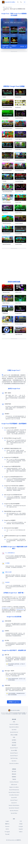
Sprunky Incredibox (14, 763)
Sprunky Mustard (14, 810)
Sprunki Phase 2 (14, 753)
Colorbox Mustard (14, 782)
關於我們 (14, 745)
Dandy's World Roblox (14, 805)
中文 (21, 821)
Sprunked (14, 729)
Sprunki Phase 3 (14, 755)
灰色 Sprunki (14, 784)
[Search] (18, 2)
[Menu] (24, 2)
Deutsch (7, 826)
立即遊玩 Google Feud (14, 702)
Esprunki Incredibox (14, 727)
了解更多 (14, 779)
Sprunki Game (9, 7)
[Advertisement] (14, 66)
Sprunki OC (14, 802)
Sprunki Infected (14, 732)
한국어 (7, 829)
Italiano (20, 831)
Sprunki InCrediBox (14, 724)
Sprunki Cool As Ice (6, 608)
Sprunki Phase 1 (14, 800)
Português (7, 831)
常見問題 (14, 742)
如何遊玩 (14, 740)
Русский (7, 834)
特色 (14, 737)
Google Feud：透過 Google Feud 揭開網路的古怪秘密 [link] (14, 9)
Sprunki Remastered (14, 789)
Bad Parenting (14, 758)
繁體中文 (7, 824)
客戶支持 (14, 771)
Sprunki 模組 (14, 750)
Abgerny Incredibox (14, 787)
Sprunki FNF (14, 797)
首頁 (4, 7)
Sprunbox (14, 761)
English (7, 821)
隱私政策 (14, 774)
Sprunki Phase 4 (14, 747)
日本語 (20, 824)
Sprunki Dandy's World (14, 792)
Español (21, 829)
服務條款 (14, 776)
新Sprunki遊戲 (14, 734)
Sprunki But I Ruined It (14, 808)
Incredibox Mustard (14, 795)
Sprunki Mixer (14, 813)
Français (21, 826)
